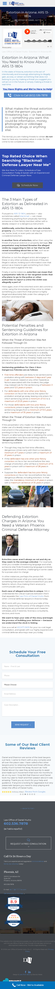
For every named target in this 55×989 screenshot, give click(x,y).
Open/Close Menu (5, 3)
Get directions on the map (13, 893)
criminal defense (38, 861)
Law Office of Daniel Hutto (15, 51)
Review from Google (35, 791)
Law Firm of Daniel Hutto (31, 596)
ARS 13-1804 (20, 213)
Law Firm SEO (24, 974)
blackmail (24, 216)
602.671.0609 (23, 627)
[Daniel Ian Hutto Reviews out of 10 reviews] (14, 927)
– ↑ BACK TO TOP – (27, 808)
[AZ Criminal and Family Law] (16, 3)
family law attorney (11, 864)
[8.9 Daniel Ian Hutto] (14, 911)
